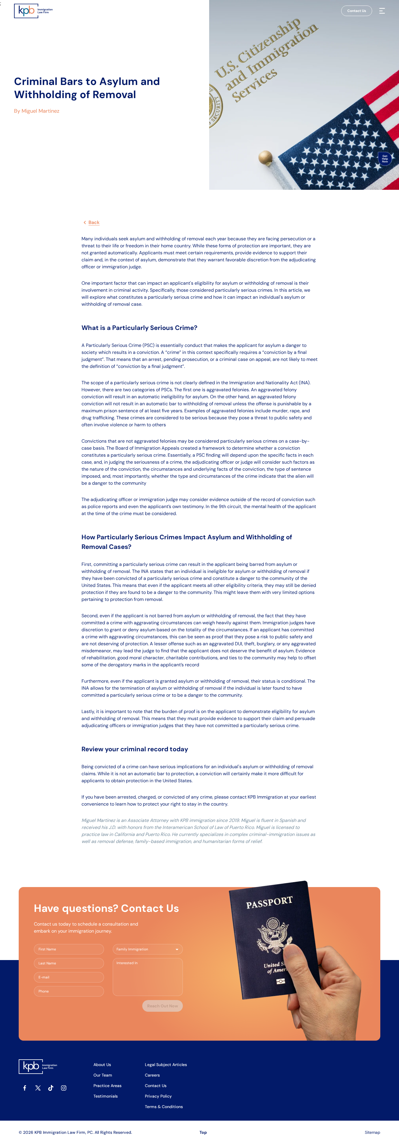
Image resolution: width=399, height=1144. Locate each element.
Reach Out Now (162, 1006)
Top (203, 1132)
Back (94, 222)
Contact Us (356, 10)
